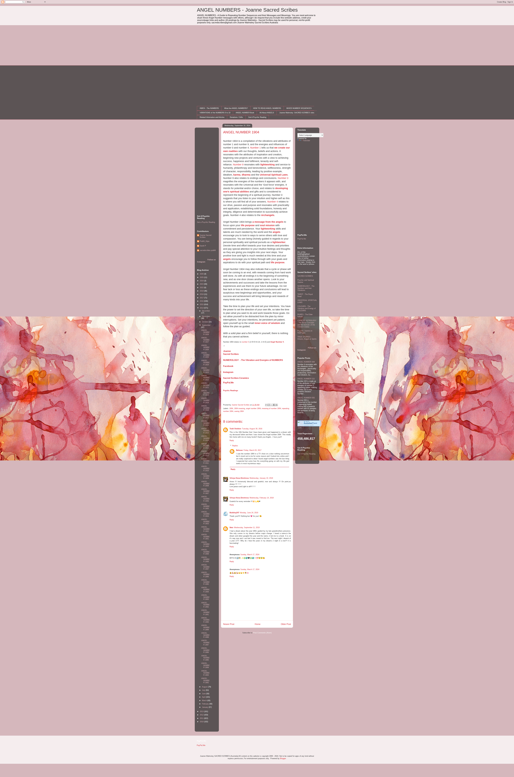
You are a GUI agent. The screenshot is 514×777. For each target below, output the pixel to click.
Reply (232, 440)
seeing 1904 (239, 411)
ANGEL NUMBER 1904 (205, 514)
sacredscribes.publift (208, 250)
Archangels (267, 215)
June (204, 694)
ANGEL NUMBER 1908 (205, 484)
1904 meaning (239, 408)
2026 (202, 274)
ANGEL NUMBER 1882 (205, 680)
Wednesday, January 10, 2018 (261, 478)
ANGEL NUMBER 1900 (205, 544)
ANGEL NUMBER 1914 (205, 438)
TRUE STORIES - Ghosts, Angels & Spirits (307, 338)
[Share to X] (271, 405)
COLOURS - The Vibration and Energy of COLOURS (306, 308)
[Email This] (266, 405)
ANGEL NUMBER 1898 (205, 559)
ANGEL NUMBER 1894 (205, 590)
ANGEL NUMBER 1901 (205, 537)
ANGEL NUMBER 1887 (205, 642)
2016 (202, 301)
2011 (202, 718)
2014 (202, 308)
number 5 (245, 342)
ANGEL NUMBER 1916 (205, 423)
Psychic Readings (230, 391)
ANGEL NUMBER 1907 (205, 491)
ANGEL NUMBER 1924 (205, 363)
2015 (202, 304)
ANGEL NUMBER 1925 (205, 355)
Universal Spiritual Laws (274, 174)
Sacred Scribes (231, 354)
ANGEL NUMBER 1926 (205, 347)
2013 (202, 711)
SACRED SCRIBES (305, 276)
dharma (246, 174)
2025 (202, 277)
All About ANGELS (267, 113)
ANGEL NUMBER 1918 (205, 408)
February (205, 704)
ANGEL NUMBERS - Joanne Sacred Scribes (247, 10)
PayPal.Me (228, 382)
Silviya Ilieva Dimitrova (239, 478)
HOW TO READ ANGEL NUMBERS (267, 108)
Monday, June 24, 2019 (249, 513)
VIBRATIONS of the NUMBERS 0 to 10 (215, 113)
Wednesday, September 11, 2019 (247, 527)
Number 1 (255, 147)
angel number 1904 (253, 408)
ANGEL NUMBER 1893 (205, 597)
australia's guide (309, 425)
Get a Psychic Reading (206, 222)
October (205, 322)
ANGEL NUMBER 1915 (205, 431)
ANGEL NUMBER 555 (306, 398)
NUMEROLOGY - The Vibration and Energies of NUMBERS (253, 360)
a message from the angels (267, 222)
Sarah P (203, 246)
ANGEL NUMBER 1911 (205, 461)
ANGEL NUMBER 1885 (205, 658)
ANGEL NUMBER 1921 (205, 385)
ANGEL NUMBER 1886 (205, 650)
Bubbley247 (234, 513)
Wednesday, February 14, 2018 (262, 498)
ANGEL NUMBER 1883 (205, 673)
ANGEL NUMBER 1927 (205, 340)
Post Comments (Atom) (262, 633)
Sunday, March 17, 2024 (249, 555)
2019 (202, 291)
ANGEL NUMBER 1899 (205, 552)
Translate (306, 141)
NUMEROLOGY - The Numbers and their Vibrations (305, 288)
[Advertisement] (257, 45)
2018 (202, 294)
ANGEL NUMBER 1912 (205, 453)
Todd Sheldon (235, 429)
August (205, 687)
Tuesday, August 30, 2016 (252, 429)
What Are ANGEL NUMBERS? (236, 108)
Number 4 (272, 201)
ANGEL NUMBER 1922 (205, 378)
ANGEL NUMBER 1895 (205, 582)
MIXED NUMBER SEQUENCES (299, 108)
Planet (310, 423)
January (205, 707)
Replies (235, 446)
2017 (202, 298)
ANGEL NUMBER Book (245, 113)
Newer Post (228, 624)
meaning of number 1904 (271, 408)
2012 (202, 715)
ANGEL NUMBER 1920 (205, 393)
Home (257, 624)
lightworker (278, 242)
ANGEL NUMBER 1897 (205, 567)
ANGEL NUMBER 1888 (205, 635)
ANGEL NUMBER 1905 (205, 506)
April (204, 697)
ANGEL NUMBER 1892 (205, 605)
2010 (202, 722)
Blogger (283, 758)
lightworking (267, 164)
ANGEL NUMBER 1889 (205, 627)
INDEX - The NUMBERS (209, 108)
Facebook (228, 366)
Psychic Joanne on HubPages (304, 332)
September (206, 325)
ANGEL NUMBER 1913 (205, 446)
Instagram (228, 372)
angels (276, 232)
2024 (202, 281)
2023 (202, 284)
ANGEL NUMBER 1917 (205, 416)
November (206, 316)
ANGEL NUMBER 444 (306, 362)
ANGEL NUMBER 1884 (205, 665)
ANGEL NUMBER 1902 (205, 529)
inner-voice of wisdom (267, 323)
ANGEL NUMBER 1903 (205, 521)
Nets (231, 527)
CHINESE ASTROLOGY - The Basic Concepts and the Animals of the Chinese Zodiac (306, 323)
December (206, 311)
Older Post (286, 624)
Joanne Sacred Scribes (205, 236)
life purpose (248, 225)
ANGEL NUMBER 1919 (205, 400)
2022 (202, 288)
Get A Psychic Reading (257, 117)
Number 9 (238, 164)
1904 (231, 408)
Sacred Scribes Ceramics (236, 378)
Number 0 (283, 178)
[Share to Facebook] (274, 405)
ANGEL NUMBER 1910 (205, 468)
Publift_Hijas (204, 241)
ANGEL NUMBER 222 (306, 379)
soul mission (267, 225)
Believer (239, 450)
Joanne (227, 351)
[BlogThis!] (269, 405)
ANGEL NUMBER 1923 (205, 370)
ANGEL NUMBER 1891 (205, 612)
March (204, 700)
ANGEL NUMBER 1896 (205, 574)
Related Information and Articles (212, 117)
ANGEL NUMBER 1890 (205, 620)
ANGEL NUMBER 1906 (205, 499)
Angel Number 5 (277, 342)
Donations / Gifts (236, 117)
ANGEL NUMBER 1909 (205, 476)
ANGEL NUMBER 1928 (205, 332)
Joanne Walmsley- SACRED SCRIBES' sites (296, 113)
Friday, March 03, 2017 (252, 450)
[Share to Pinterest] (276, 405)
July (204, 690)
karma (236, 174)
